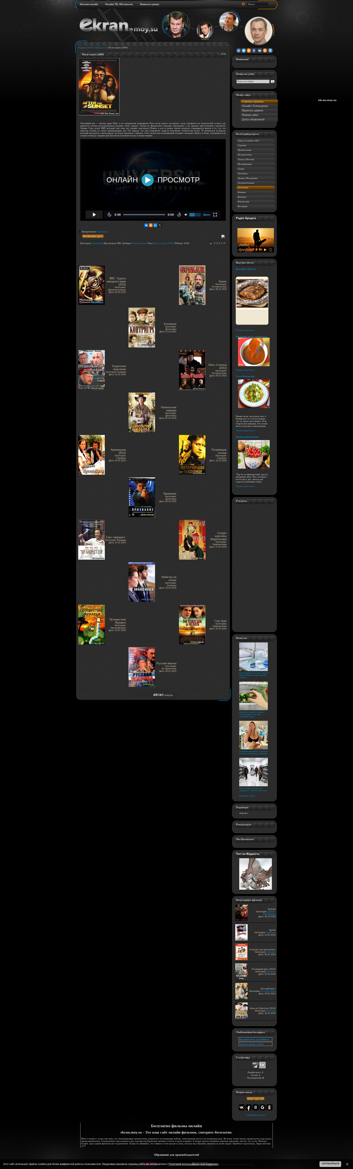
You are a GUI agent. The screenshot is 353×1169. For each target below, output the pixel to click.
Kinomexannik (139, 243)
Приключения (244, 150)
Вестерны (242, 206)
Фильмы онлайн (89, 4)
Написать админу (149, 4)
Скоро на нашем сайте (248, 140)
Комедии (242, 197)
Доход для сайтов (247, 796)
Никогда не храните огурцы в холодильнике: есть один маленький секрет (251, 714)
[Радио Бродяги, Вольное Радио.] (255, 251)
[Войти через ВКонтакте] (242, 1107)
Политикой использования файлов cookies (193, 1164)
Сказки (241, 168)
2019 (90, 47)
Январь (98, 47)
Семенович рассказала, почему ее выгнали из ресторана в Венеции (253, 752)
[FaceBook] (254, 50)
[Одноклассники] (151, 225)
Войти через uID (255, 1099)
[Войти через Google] (262, 1107)
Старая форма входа (256, 1115)
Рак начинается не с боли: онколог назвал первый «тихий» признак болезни (254, 675)
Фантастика (243, 201)
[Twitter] (243, 50)
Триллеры (242, 173)
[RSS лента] (265, 50)
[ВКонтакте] (146, 225)
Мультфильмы (245, 164)
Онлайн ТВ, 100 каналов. (119, 4)
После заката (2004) (163, 243)
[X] (160, 225)
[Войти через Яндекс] (255, 1107)
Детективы (97, 243)
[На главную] (119, 32)
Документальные (246, 183)
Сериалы (242, 145)
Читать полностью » (246, 330)
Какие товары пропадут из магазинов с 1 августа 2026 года (253, 789)
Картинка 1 (102, 231)
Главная (81, 47)
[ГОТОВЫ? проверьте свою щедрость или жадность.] (255, 889)
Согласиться (330, 1163)
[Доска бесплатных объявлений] (262, 1067)
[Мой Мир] (155, 225)
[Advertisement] (172, 86)
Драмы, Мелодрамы (247, 178)
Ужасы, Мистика (246, 159)
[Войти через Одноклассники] (269, 1107)
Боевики (242, 192)
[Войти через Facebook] (249, 1107)
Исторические (245, 154)
